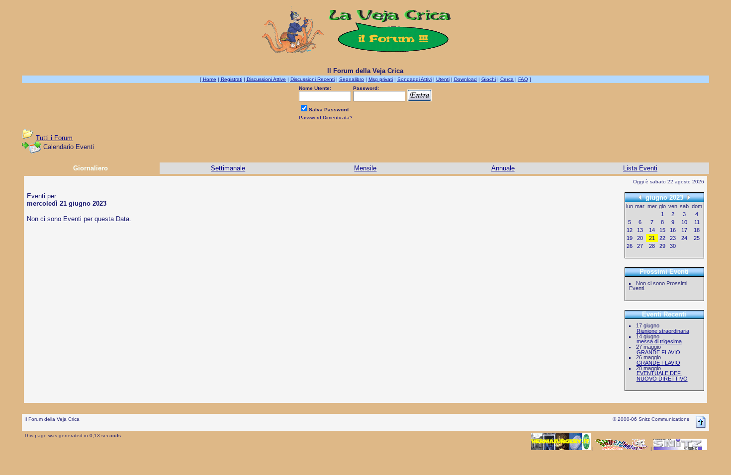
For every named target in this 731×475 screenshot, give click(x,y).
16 (673, 230)
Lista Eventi (640, 168)
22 (662, 238)
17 (684, 230)
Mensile (365, 168)
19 (630, 238)
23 (673, 238)
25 (697, 238)
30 (673, 246)
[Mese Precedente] (640, 197)
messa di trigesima (659, 341)
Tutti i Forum (54, 138)
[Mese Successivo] (688, 197)
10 (684, 222)
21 (652, 238)
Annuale (503, 168)
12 (630, 230)
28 (652, 246)
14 (652, 230)
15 (662, 230)
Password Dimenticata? (326, 117)
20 (640, 238)
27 (640, 246)
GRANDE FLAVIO (658, 352)
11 (697, 222)
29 (662, 246)
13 (640, 230)
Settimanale (228, 168)
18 (697, 230)
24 (684, 238)
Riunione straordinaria (663, 331)
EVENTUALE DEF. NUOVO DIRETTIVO (662, 376)
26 (630, 246)
